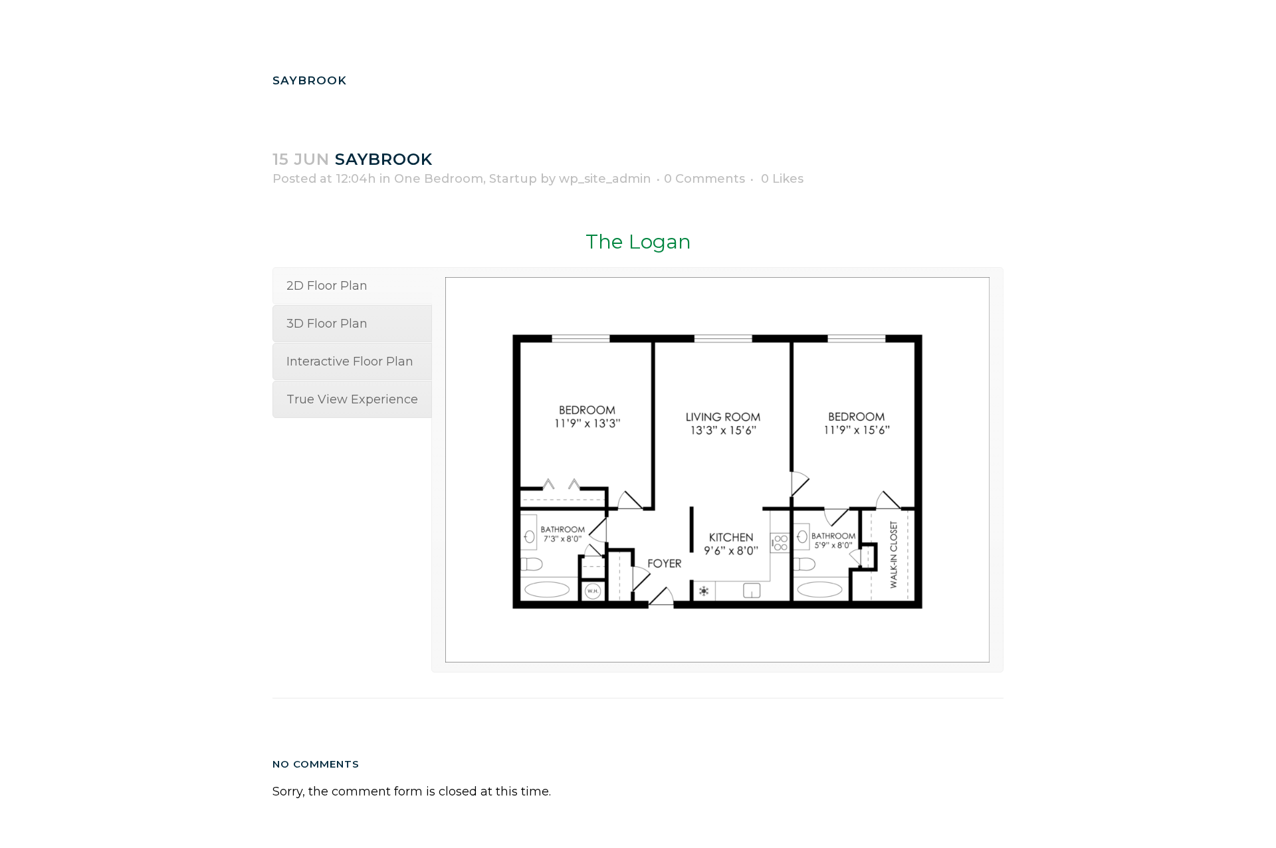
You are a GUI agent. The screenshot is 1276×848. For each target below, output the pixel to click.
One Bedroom (438, 178)
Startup (513, 178)
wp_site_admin (605, 178)
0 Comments (704, 178)
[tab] (352, 285)
